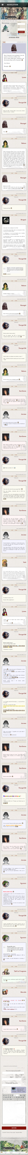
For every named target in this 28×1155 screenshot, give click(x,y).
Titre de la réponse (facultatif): (13, 1070)
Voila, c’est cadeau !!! (9, 1009)
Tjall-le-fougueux (20, 971)
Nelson (23, 143)
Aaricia (19, 1091)
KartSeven (22, 391)
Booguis (23, 220)
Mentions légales (11, 1152)
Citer (4, 42)
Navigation (12, 5)
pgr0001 (23, 883)
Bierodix (23, 992)
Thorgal (14, 1091)
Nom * (11, 1077)
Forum (7, 20)
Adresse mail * (12, 1083)
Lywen (24, 77)
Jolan (23, 1091)
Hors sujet (12, 20)
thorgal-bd (22, 102)
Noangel (14, 52)
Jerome (23, 414)
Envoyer (14, 1128)
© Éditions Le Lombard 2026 (20, 1152)
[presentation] (4, 1095)
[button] (4, 1095)
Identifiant (19, 22)
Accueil (3, 20)
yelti (24, 562)
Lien (12, 118)
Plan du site (5, 1152)
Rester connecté (21, 33)
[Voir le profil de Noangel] (14, 47)
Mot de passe (19, 27)
